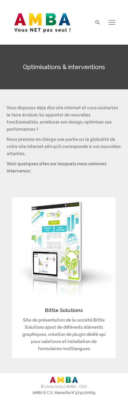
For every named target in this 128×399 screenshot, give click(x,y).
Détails (64, 249)
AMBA (71, 386)
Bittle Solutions (64, 310)
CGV (83, 386)
